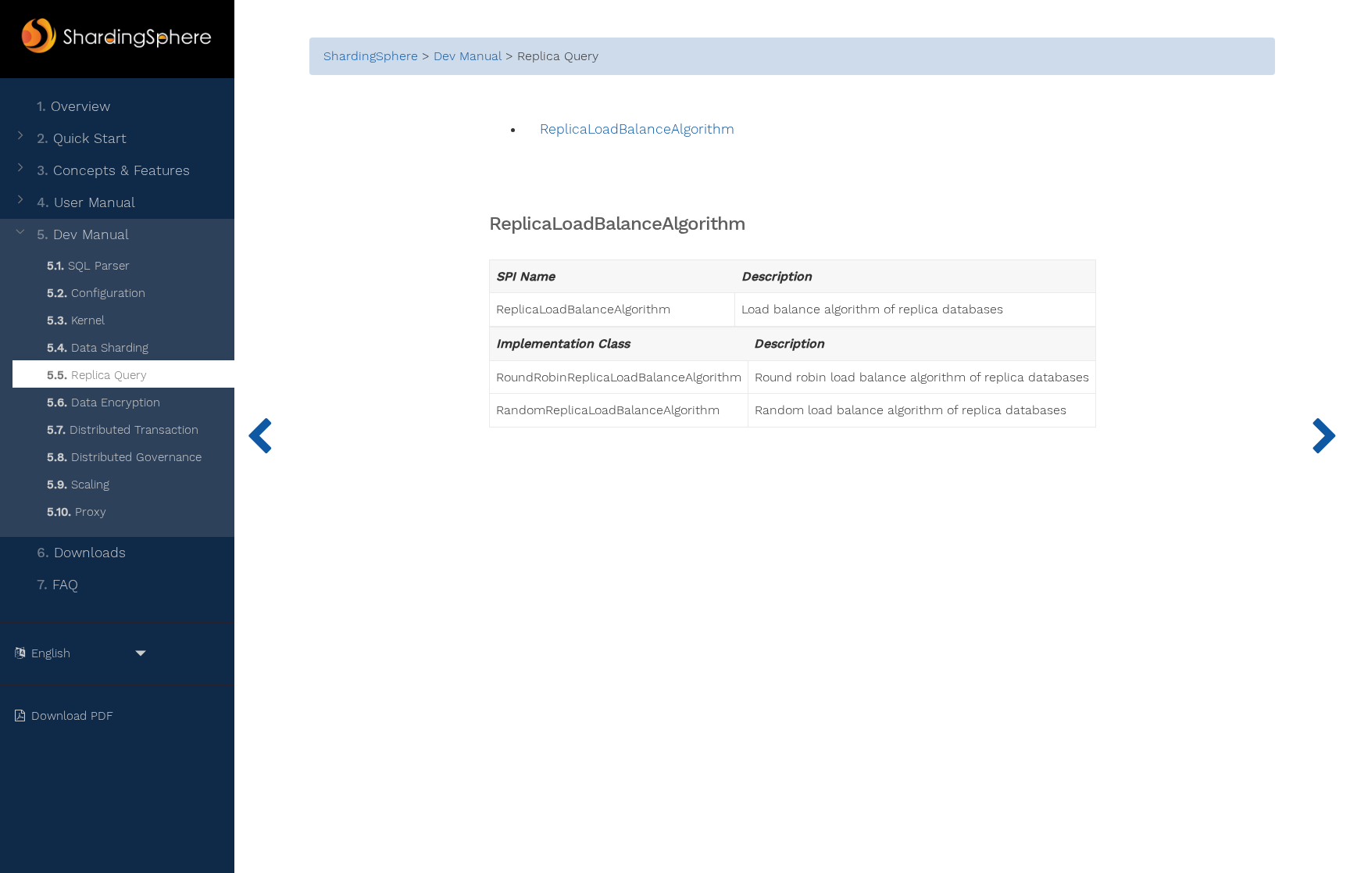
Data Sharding (97, 348)
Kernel (76, 320)
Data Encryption (103, 402)
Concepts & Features (113, 170)
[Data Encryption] (1325, 436)
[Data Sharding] (259, 436)
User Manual (86, 202)
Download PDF (74, 716)
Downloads (81, 552)
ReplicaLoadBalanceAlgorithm (637, 129)
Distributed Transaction (122, 430)
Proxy (76, 512)
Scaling (78, 485)
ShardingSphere (370, 56)
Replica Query (97, 375)
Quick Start (82, 138)
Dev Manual (83, 234)
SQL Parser (88, 266)
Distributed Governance (124, 457)
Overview (73, 106)
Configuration (96, 293)
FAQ (57, 584)
